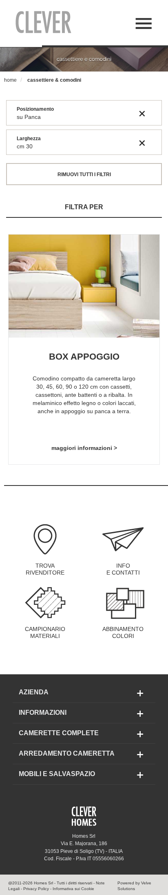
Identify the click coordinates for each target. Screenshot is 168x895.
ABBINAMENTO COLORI (123, 633)
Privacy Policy (36, 888)
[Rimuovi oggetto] (142, 113)
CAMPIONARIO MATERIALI (45, 633)
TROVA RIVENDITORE (45, 569)
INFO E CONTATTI (123, 569)
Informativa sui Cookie (73, 888)
